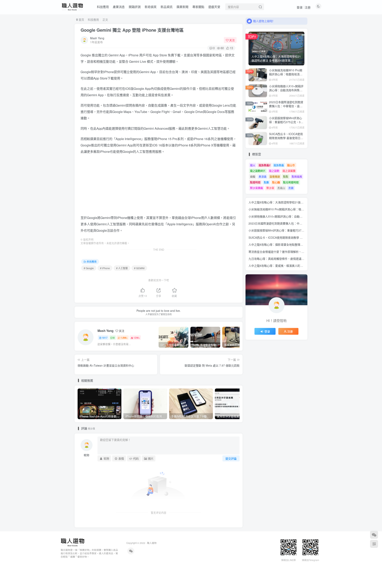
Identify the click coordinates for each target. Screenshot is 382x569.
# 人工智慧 (122, 268)
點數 (266, 182)
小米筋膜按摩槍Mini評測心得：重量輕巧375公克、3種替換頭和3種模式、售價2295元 (286, 124)
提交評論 (231, 458)
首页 (81, 20)
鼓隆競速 (275, 176)
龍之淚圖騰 (289, 171)
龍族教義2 (264, 165)
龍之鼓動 (274, 171)
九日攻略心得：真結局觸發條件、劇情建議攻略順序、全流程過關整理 (291, 259)
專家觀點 (198, 7)
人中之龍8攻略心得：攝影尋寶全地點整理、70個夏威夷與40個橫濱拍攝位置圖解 (298, 244)
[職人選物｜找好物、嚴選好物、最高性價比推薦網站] (72, 542)
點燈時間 (255, 182)
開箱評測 (135, 7)
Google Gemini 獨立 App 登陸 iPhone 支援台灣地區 (132, 30)
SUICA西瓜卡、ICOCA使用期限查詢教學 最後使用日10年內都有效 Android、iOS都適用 (286, 140)
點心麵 (276, 182)
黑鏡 (290, 188)
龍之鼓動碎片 (258, 171)
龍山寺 (291, 165)
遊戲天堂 (214, 7)
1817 (104, 337)
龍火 (252, 165)
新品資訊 (166, 7)
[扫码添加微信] (374, 535)
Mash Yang (97, 38)
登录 (300, 7)
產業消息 (119, 7)
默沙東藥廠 (256, 188)
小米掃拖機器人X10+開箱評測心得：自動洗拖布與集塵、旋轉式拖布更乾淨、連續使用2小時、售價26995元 (286, 92)
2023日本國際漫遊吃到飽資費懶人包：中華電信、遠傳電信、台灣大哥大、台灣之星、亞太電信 (286, 108)
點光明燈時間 (291, 182)
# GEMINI (139, 268)
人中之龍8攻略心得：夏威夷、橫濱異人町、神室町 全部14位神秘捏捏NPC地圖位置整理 (302, 266)
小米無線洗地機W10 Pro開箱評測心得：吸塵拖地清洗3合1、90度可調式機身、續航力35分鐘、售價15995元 (286, 76)
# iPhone (105, 268)
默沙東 (270, 188)
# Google (89, 268)
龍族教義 (279, 165)
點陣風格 (297, 176)
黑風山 (281, 188)
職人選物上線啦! (263, 21)
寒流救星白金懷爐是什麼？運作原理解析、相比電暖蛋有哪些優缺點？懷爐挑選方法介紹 (302, 252)
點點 (285, 176)
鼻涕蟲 (262, 176)
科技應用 (103, 7)
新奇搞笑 (151, 7)
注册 (308, 7)
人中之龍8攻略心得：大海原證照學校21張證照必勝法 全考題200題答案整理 (295, 202)
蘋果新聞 (182, 7)
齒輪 (252, 176)
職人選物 (152, 542)
